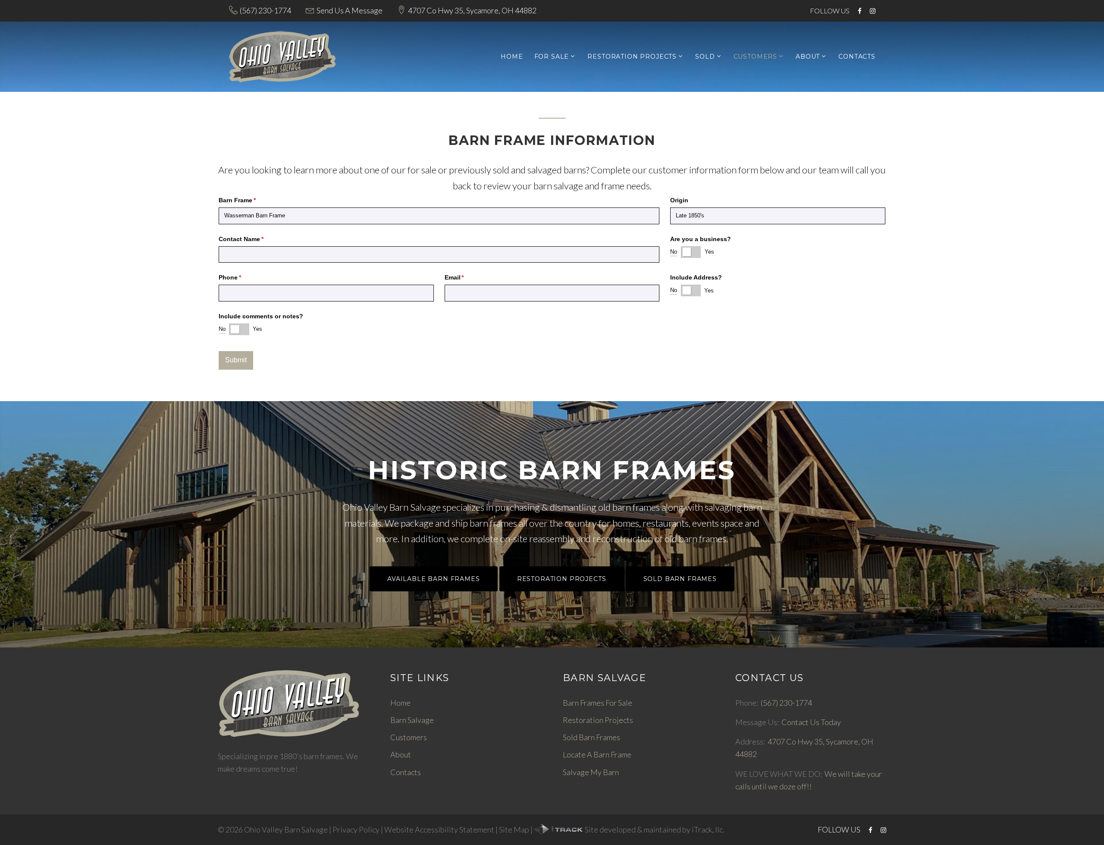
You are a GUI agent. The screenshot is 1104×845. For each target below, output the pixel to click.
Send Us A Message (350, 10)
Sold (705, 56)
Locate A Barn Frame (597, 754)
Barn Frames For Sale (597, 702)
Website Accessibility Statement (439, 829)
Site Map (514, 829)
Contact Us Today (811, 722)
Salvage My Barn (591, 772)
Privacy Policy (356, 829)
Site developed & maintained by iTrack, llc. (653, 829)
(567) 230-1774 (265, 10)
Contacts (856, 56)
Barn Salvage (412, 720)
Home (512, 56)
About (808, 56)
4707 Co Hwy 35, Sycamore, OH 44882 (472, 10)
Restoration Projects (632, 56)
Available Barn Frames (433, 579)
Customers (756, 56)
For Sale (551, 56)
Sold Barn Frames (680, 579)
